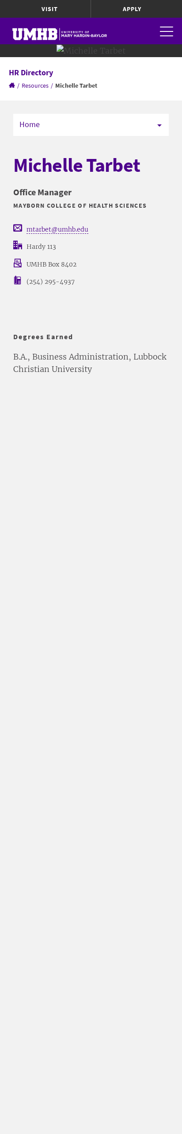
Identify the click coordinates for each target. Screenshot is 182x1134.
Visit (50, 9)
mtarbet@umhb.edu (57, 229)
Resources (35, 85)
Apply (132, 9)
